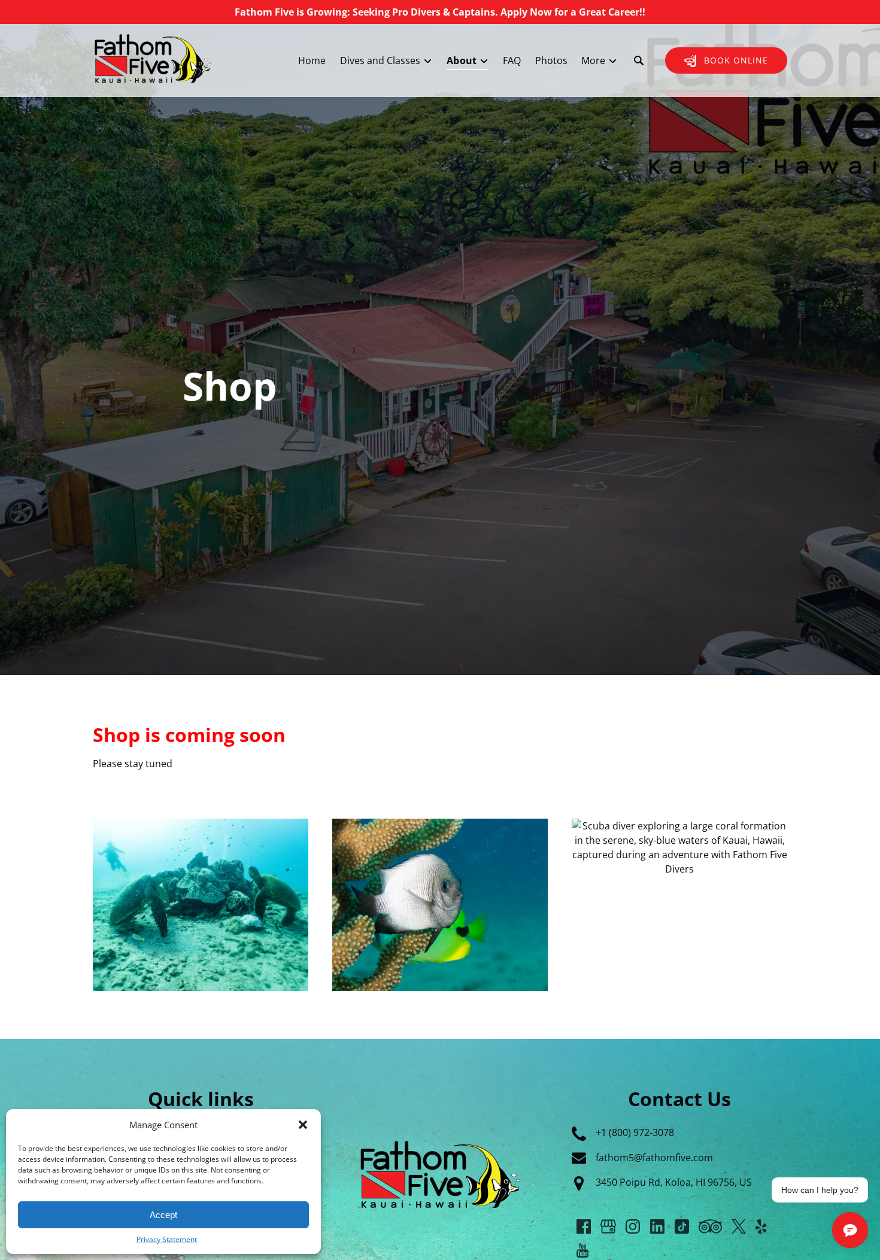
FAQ (512, 60)
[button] (303, 1125)
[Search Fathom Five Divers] (638, 60)
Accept (163, 1215)
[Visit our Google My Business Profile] (608, 1226)
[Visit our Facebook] (583, 1226)
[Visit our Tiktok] (682, 1226)
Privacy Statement (166, 1239)
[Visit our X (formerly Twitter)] (739, 1226)
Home (312, 60)
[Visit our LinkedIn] (657, 1226)
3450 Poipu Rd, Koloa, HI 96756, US (674, 1182)
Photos (551, 60)
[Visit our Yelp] (760, 1226)
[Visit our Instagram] (633, 1226)
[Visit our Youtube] (582, 1250)
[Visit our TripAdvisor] (710, 1226)
